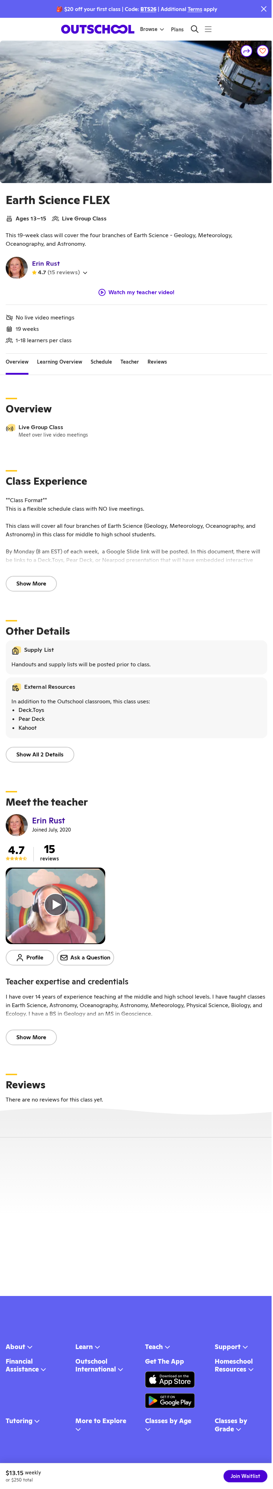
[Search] (195, 29)
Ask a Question (90, 957)
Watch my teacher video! (141, 292)
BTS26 (148, 9)
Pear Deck (31, 719)
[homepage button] (97, 29)
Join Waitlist (245, 1476)
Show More (31, 583)
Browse (148, 29)
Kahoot (27, 728)
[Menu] (208, 29)
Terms (195, 9)
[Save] (263, 51)
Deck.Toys (31, 710)
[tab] (17, 362)
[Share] (247, 51)
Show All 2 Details (40, 754)
